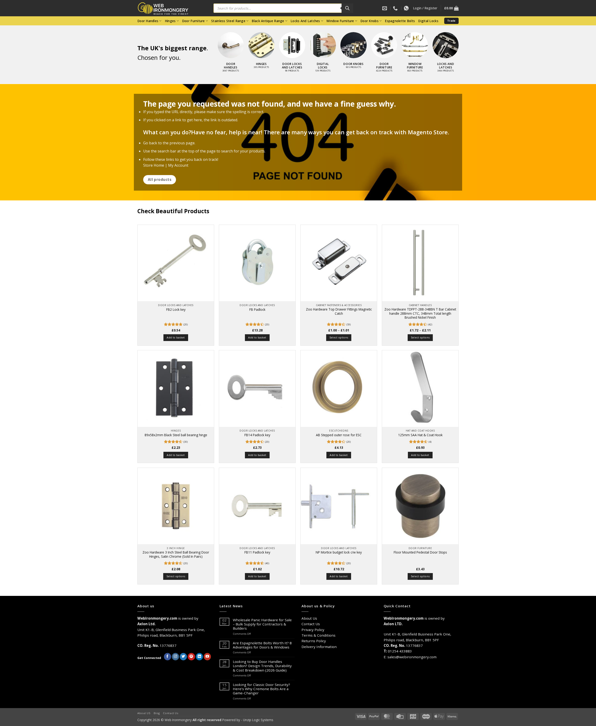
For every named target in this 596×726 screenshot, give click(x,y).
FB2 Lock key (176, 309)
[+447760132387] (407, 8)
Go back (150, 142)
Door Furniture (193, 21)
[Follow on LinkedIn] (199, 656)
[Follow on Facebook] (167, 656)
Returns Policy (313, 640)
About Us (309, 618)
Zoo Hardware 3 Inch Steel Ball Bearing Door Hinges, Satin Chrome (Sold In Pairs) (175, 554)
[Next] (463, 44)
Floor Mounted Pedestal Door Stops (420, 552)
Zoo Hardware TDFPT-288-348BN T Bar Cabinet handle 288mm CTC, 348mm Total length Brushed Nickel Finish (420, 313)
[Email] (385, 8)
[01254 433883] (396, 8)
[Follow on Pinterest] (191, 656)
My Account (178, 165)
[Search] (347, 8)
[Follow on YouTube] (207, 656)
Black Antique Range (268, 21)
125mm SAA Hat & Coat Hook (420, 435)
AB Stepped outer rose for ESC (339, 435)
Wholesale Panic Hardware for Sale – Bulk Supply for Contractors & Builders (262, 624)
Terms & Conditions (318, 635)
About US (144, 713)
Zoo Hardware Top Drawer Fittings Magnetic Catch (339, 311)
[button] (425, 8)
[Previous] (213, 44)
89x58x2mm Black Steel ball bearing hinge (176, 435)
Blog (157, 713)
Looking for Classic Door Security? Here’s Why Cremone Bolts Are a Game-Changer (261, 688)
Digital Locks (428, 21)
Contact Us (310, 623)
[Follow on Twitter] (183, 656)
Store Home (153, 165)
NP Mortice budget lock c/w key (339, 552)
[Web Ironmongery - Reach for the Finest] (166, 8)
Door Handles (147, 21)
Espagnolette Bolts (400, 21)
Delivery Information (319, 646)
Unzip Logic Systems (258, 720)
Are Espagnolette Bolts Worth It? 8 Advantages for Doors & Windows (262, 645)
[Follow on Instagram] (175, 656)
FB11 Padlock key (257, 552)
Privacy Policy (312, 629)
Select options (338, 337)
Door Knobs (369, 21)
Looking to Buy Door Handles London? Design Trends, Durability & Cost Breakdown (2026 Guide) (262, 665)
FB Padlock (257, 309)
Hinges (170, 21)
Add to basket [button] (176, 337)
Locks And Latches (305, 21)
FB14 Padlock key (257, 435)
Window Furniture (340, 21)
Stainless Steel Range (228, 21)
